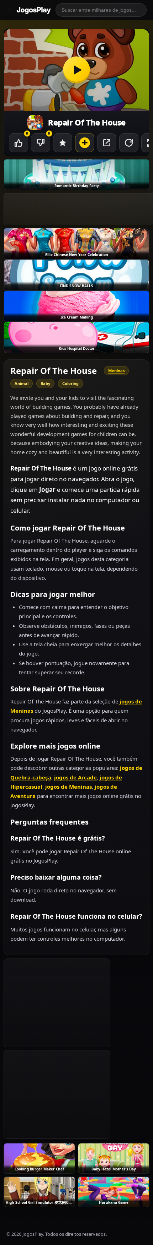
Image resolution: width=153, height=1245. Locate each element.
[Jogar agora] (76, 70)
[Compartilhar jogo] (106, 142)
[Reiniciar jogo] (128, 142)
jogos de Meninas (68, 786)
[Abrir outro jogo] (84, 142)
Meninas (116, 370)
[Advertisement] (57, 1002)
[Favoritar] (62, 142)
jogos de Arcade (75, 777)
